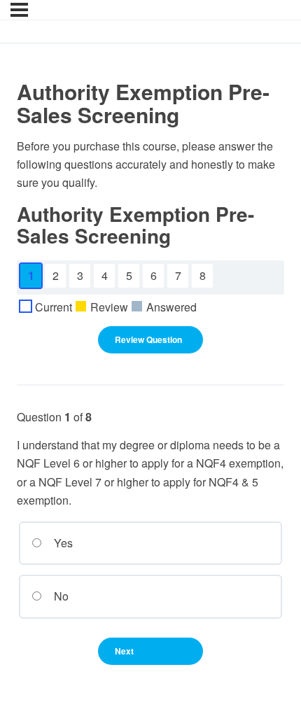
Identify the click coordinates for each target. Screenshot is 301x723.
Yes (62, 543)
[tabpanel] (150, 164)
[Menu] (19, 10)
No (60, 596)
